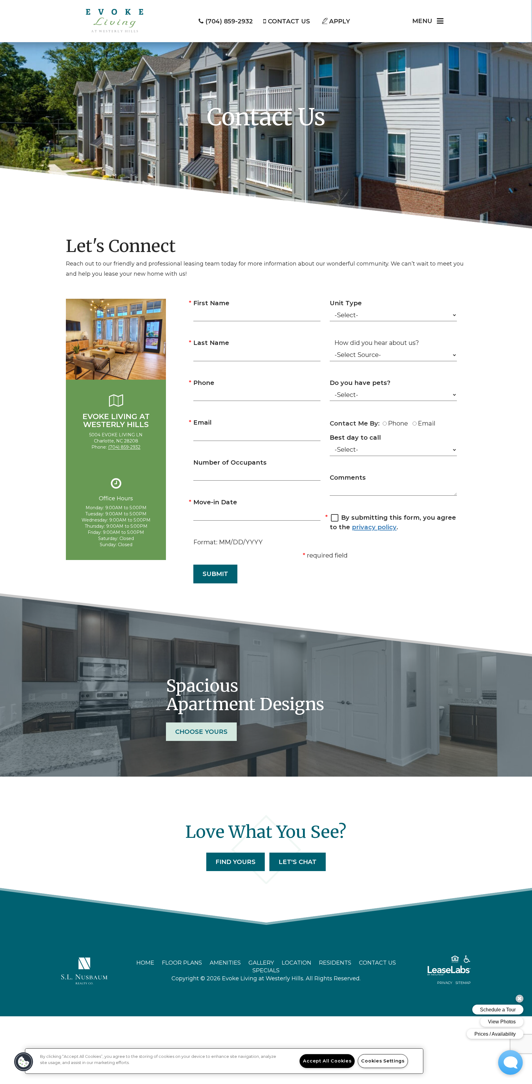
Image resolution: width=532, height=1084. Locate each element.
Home (145, 962)
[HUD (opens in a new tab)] (455, 960)
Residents (335, 962)
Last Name (211, 342)
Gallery (261, 962)
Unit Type (346, 303)
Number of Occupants (230, 462)
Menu (422, 21)
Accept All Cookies (327, 1061)
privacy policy (374, 527)
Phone (203, 382)
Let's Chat (297, 862)
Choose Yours (201, 731)
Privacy (444, 983)
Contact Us (377, 962)
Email (202, 422)
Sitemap (463, 983)
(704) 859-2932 (124, 447)
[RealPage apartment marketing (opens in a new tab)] (440, 972)
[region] (224, 1061)
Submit (215, 574)
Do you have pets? (360, 382)
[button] (24, 1062)
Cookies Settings (383, 1061)
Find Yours (236, 862)
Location (296, 962)
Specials (266, 970)
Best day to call (355, 437)
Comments (348, 477)
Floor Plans (182, 962)
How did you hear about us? (376, 342)
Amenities (225, 962)
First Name (211, 303)
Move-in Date (215, 502)
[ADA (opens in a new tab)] (467, 960)
